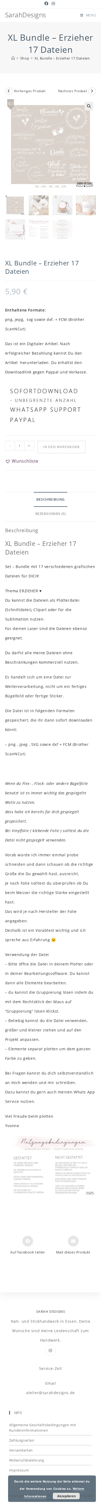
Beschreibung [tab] (50, 499)
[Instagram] (50, 1350)
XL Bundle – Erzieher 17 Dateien (62, 58)
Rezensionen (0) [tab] (50, 513)
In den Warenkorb (61, 447)
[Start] (13, 58)
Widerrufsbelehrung (26, 1460)
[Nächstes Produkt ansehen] (92, 91)
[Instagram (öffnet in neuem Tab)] (53, 3)
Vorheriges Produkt (30, 91)
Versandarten (21, 1450)
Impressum (19, 1470)
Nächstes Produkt (72, 91)
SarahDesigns (25, 14)
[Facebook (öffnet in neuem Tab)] (47, 3)
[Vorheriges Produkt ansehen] (9, 91)
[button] (89, 106)
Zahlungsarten (21, 1440)
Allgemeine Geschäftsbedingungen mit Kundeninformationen (42, 1427)
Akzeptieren (66, 1496)
